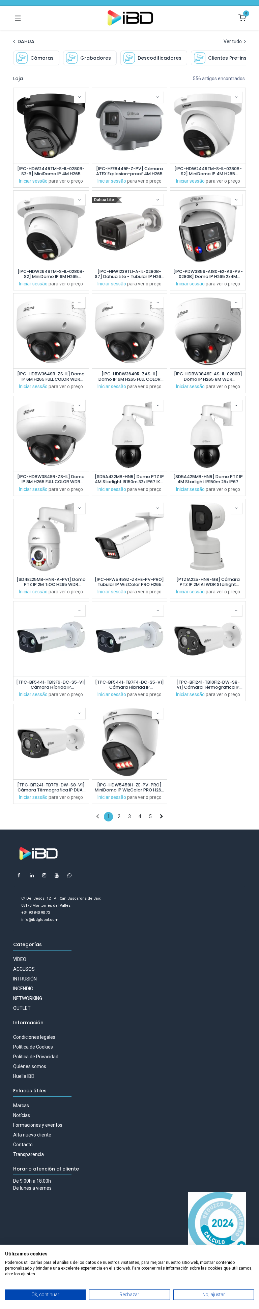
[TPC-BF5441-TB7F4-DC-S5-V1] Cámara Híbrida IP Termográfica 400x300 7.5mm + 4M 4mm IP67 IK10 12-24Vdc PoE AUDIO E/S (129, 685)
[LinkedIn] (31, 875)
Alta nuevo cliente (32, 1134)
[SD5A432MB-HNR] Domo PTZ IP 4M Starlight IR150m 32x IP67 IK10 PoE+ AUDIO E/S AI (129, 479)
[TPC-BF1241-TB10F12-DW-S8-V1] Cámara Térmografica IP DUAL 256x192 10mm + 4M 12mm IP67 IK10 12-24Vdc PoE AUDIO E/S (208, 685)
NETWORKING (27, 998)
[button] (79, 97)
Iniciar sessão (33, 181)
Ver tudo (233, 41)
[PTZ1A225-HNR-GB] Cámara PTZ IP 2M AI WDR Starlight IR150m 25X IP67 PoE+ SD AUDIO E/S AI (208, 582)
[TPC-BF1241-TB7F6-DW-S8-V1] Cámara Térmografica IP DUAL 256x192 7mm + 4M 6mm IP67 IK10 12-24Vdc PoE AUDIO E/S (51, 787)
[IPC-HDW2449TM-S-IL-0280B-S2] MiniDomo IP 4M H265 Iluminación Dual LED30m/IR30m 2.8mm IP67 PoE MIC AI (208, 171)
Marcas (21, 1105)
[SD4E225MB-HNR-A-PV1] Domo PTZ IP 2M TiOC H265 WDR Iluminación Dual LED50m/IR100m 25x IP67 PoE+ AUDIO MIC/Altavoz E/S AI (51, 582)
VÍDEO (19, 959)
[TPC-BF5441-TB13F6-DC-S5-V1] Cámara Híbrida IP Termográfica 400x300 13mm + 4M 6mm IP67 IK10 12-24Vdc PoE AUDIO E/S (51, 685)
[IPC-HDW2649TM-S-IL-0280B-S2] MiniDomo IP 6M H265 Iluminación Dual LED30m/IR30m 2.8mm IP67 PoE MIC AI (51, 274)
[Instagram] (44, 875)
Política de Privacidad (35, 1056)
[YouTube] (56, 875)
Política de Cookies (33, 1047)
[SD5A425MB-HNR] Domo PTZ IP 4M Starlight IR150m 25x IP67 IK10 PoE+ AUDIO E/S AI (208, 479)
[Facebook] (19, 875)
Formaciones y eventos (37, 1125)
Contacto (23, 1144)
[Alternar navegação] (18, 17)
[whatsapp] (69, 875)
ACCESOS (24, 969)
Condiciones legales (34, 1037)
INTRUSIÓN (25, 978)
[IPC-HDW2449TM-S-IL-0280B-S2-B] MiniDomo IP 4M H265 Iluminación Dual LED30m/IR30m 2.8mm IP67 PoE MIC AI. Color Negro (51, 171)
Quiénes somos (29, 1066)
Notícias (21, 1115)
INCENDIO (23, 988)
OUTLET (22, 1008)
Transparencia (28, 1154)
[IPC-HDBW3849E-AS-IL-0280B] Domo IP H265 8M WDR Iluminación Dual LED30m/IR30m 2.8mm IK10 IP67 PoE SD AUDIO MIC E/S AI (208, 376)
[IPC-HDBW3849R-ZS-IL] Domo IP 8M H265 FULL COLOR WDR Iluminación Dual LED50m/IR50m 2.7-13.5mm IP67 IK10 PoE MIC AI (51, 479)
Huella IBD (23, 1076)
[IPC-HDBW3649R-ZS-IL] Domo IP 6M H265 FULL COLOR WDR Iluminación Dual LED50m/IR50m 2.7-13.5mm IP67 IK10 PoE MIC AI (51, 376)
